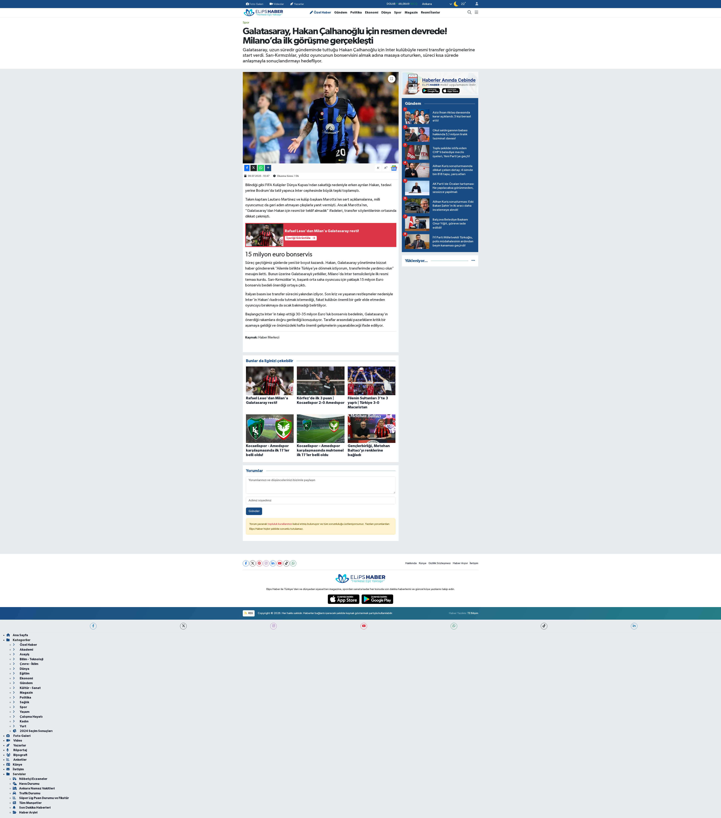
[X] (253, 563)
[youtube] (363, 626)
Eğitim (24, 673)
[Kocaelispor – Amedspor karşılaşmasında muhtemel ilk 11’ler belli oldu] (321, 428)
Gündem (340, 12)
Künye (422, 563)
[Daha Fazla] (268, 168)
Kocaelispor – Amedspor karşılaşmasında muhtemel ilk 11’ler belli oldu (320, 450)
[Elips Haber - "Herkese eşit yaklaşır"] (263, 12)
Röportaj (20, 750)
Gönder (254, 511)
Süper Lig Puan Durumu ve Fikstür (44, 798)
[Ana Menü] (476, 12)
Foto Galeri (256, 3)
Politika (356, 12)
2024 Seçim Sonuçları (36, 731)
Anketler (20, 759)
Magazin (411, 12)
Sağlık (24, 702)
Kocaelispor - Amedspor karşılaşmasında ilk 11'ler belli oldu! (267, 450)
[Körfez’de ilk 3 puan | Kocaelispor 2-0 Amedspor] (321, 380)
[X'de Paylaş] (253, 168)
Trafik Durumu (29, 793)
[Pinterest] (259, 563)
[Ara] (469, 12)
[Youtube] (280, 563)
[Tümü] (473, 260)
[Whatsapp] (293, 563)
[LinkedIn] (273, 563)
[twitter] (183, 626)
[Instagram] (266, 563)
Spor (397, 12)
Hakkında (411, 563)
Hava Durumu (29, 783)
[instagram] (273, 626)
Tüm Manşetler (30, 802)
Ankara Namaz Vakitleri (37, 788)
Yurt (22, 726)
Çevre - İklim (28, 663)
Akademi (26, 649)
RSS (250, 613)
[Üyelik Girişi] (475, 4)
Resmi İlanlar (430, 12)
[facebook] (93, 626)
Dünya (386, 12)
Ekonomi (371, 12)
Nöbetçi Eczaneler (33, 778)
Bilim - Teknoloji (31, 659)
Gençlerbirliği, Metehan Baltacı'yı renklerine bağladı (369, 450)
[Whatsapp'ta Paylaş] (261, 168)
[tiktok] (544, 626)
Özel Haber (322, 12)
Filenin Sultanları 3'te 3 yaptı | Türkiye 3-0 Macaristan (368, 402)
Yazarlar (299, 3)
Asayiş (24, 654)
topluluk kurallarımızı (280, 524)
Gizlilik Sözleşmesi (439, 563)
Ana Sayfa (20, 635)
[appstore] (344, 599)
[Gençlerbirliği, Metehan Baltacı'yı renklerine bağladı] (371, 428)
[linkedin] (634, 626)
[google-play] (377, 599)
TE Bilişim (472, 613)
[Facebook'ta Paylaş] (247, 168)
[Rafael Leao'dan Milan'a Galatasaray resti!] (270, 380)
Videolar (279, 3)
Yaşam (24, 711)
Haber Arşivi (460, 563)
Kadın (24, 721)
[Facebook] (246, 563)
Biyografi (20, 755)
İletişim (474, 563)
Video (17, 740)
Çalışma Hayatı (31, 716)
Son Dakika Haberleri (35, 807)
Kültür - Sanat (30, 688)
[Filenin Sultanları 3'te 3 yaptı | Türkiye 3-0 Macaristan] (371, 380)
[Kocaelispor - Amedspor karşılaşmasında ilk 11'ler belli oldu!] (270, 428)
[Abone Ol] (394, 168)
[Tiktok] (286, 563)
